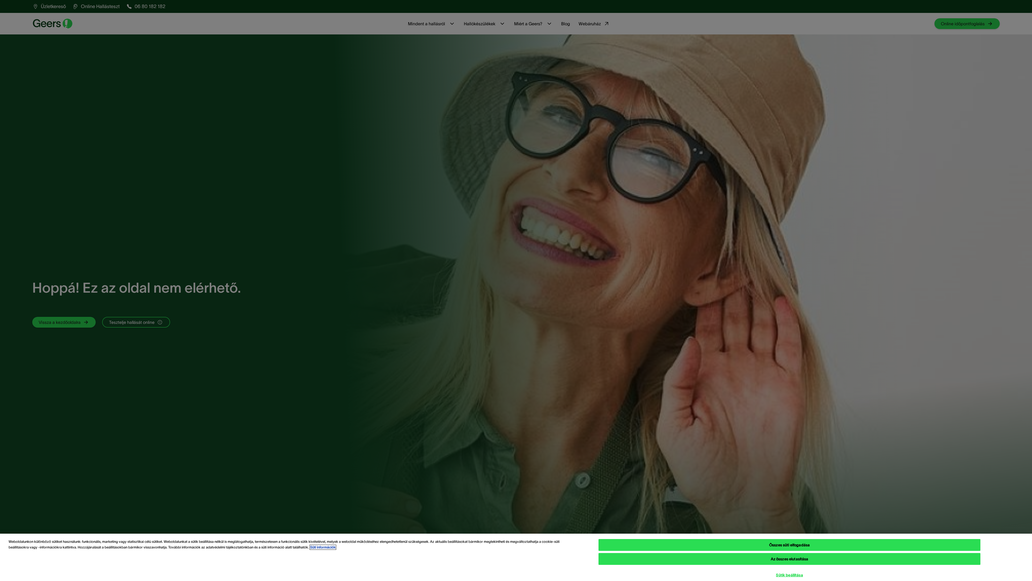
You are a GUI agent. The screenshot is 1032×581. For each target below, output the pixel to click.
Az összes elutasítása (789, 559)
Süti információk (323, 547)
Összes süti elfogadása (789, 545)
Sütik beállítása (789, 575)
